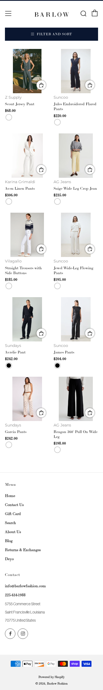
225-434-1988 (15, 594)
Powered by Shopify (51, 677)
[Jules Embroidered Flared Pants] (76, 71)
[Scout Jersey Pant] (27, 71)
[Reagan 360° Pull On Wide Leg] (76, 399)
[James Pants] (76, 319)
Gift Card (13, 513)
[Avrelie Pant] (27, 319)
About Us (13, 531)
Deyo (9, 558)
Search (10, 522)
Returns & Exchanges (23, 549)
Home (10, 495)
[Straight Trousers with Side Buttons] (27, 235)
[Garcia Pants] (27, 399)
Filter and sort (54, 34)
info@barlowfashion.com (25, 585)
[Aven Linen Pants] (27, 155)
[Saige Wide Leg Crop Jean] (76, 155)
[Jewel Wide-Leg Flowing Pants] (76, 235)
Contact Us (14, 504)
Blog (9, 540)
